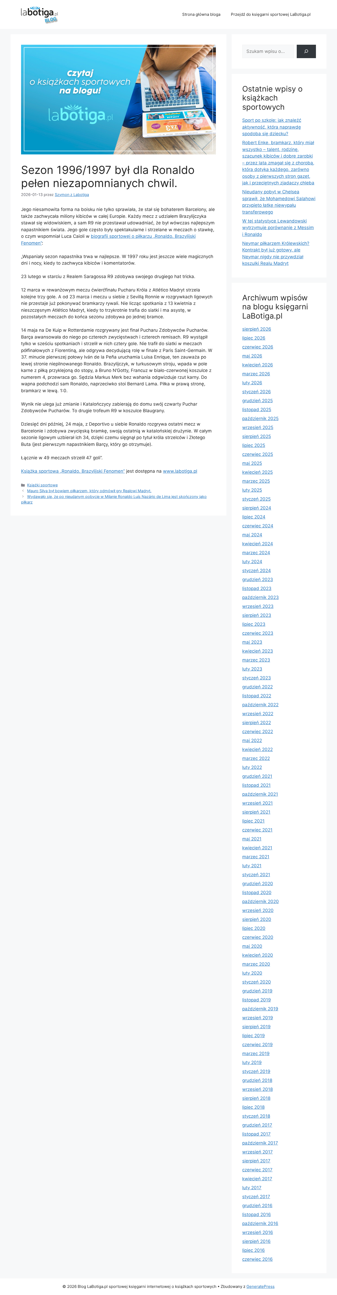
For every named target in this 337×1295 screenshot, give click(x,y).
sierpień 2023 (256, 615)
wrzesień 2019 (257, 1017)
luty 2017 (251, 1187)
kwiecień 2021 (257, 847)
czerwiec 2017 (257, 1169)
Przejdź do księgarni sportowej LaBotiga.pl (271, 14)
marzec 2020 (256, 964)
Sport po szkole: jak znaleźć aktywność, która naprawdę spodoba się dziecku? (271, 127)
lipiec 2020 (253, 928)
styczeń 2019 (256, 1071)
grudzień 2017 (257, 1125)
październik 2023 (260, 597)
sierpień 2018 (256, 1098)
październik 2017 (260, 1143)
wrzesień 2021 (257, 803)
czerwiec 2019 (257, 1044)
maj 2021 (251, 839)
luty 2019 (252, 1062)
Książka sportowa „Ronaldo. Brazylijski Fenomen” (73, 471)
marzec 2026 (256, 373)
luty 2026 (252, 382)
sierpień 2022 (256, 722)
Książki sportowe (42, 485)
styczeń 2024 (256, 570)
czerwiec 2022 (257, 731)
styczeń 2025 (256, 499)
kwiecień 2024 (257, 543)
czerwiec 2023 (257, 633)
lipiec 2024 (253, 517)
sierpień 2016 (256, 1241)
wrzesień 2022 (257, 713)
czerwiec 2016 (257, 1259)
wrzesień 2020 (258, 910)
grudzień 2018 (257, 1080)
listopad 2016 (256, 1214)
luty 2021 (251, 865)
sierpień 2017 (256, 1160)
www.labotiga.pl (180, 471)
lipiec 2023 (253, 624)
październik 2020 (260, 901)
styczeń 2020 (256, 982)
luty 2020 (252, 973)
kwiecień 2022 (257, 749)
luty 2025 (252, 490)
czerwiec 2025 (257, 454)
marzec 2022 (256, 758)
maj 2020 (252, 946)
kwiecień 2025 (257, 472)
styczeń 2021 (256, 874)
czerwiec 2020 (257, 937)
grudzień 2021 (257, 776)
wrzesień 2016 (257, 1232)
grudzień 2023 (257, 579)
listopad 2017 (256, 1134)
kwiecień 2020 (257, 955)
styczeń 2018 (256, 1116)
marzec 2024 (256, 552)
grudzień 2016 (257, 1205)
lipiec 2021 (253, 821)
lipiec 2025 (253, 445)
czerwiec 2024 (257, 525)
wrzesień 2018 (257, 1089)
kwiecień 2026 (257, 364)
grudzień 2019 (257, 991)
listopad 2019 (256, 999)
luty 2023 (252, 669)
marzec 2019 (256, 1053)
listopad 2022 (256, 695)
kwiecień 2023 (257, 651)
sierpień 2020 (256, 919)
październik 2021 (260, 794)
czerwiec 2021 (257, 830)
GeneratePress (260, 1286)
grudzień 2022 (257, 686)
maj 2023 (252, 642)
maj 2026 (252, 356)
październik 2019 (260, 1008)
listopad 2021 (256, 785)
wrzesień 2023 (258, 606)
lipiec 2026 (253, 338)
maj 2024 (252, 534)
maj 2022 (252, 740)
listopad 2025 (256, 409)
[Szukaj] (306, 51)
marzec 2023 (256, 660)
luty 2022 (252, 767)
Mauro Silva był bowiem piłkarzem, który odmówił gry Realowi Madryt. (89, 490)
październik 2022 (260, 704)
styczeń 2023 (256, 678)
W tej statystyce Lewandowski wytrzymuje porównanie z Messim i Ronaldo (278, 227)
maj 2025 (252, 463)
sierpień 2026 (256, 329)
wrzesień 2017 (257, 1152)
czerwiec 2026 (257, 347)
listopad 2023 (256, 588)
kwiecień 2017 (257, 1178)
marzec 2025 (256, 481)
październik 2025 (260, 418)
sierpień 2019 (256, 1026)
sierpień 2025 (256, 436)
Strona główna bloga (201, 14)
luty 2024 (252, 561)
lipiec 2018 (253, 1107)
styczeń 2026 (256, 391)
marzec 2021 (255, 856)
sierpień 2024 (256, 508)
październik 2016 (260, 1223)
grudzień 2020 (257, 883)
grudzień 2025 (257, 400)
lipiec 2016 (253, 1250)
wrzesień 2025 (257, 427)
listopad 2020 (256, 892)
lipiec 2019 (253, 1035)
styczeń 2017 (256, 1196)
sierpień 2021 (256, 812)
